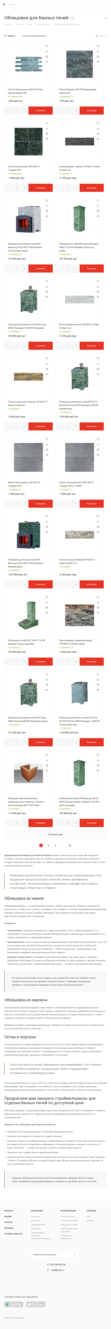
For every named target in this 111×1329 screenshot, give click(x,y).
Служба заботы (13, 1234)
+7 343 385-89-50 (56, 1265)
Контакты (35, 1216)
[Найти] (104, 4)
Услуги (8, 1222)
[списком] (101, 36)
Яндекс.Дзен (70, 1288)
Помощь (91, 1211)
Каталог (8, 1211)
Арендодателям (38, 1225)
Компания (37, 1211)
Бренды (8, 1228)
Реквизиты (36, 1229)
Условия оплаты (68, 1216)
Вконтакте (41, 1288)
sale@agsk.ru (57, 1270)
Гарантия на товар (69, 1225)
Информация (68, 1211)
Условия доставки (69, 1220)
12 (70, 845)
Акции (8, 1216)
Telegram (48, 1288)
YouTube (55, 1288)
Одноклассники (63, 1288)
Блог (89, 1216)
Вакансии (35, 1220)
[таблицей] (106, 36)
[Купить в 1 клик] (47, 56)
